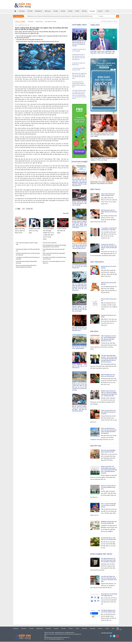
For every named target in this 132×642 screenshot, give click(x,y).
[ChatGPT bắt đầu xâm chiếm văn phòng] (63, 227)
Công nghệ (20, 21)
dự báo (41, 190)
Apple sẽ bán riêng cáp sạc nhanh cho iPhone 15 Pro (20, 230)
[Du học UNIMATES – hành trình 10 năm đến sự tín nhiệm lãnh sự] (79, 363)
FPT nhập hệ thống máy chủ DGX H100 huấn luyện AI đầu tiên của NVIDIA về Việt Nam (108, 560)
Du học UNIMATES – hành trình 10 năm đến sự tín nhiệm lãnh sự (79, 366)
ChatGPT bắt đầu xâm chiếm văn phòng (61, 230)
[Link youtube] (110, 637)
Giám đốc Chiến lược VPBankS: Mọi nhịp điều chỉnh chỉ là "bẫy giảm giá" (102, 52)
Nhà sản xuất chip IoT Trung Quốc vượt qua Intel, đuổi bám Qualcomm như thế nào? (37, 41)
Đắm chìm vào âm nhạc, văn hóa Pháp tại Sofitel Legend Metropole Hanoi (79, 329)
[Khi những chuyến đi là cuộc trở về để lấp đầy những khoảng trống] (79, 263)
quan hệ (40, 137)
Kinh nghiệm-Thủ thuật (50, 21)
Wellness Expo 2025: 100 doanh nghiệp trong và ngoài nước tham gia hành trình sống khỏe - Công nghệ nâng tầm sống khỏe (109, 470)
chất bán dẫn (29, 208)
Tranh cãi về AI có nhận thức (50, 242)
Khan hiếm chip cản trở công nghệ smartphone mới (29, 39)
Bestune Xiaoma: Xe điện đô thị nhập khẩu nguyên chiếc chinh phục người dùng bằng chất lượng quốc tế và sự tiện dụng (79, 224)
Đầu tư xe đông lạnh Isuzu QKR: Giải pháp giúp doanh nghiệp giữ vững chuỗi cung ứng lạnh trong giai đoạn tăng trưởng (79, 287)
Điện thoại (30, 21)
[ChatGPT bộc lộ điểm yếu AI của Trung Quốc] (34, 227)
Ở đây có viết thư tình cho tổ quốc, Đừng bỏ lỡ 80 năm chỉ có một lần (108, 412)
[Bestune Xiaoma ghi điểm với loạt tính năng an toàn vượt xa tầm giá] (79, 200)
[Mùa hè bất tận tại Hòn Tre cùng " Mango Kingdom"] (79, 345)
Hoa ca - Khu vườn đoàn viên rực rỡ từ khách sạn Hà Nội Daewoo (108, 505)
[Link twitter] (114, 637)
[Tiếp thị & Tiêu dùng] (23, 4)
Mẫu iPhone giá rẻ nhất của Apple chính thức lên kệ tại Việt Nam (109, 212)
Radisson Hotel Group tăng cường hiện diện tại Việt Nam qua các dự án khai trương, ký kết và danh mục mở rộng (79, 387)
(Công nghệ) (18, 31)
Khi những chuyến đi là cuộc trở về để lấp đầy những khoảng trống (79, 266)
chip (23, 208)
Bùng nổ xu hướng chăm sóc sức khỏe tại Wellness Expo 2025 (108, 487)
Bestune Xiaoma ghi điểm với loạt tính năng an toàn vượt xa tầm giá (79, 203)
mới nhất (36, 113)
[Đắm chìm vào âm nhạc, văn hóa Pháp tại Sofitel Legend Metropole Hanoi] (79, 325)
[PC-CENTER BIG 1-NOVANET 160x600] (79, 131)
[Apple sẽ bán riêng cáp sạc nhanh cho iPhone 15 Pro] (20, 227)
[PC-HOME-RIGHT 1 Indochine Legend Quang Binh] (103, 111)
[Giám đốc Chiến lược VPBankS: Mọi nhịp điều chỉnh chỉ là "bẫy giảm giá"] (103, 49)
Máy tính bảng (39, 21)
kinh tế (41, 90)
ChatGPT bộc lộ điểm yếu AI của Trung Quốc (34, 230)
